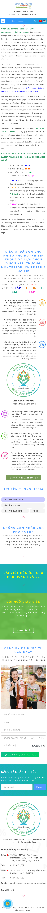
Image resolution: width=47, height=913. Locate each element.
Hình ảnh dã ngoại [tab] (13, 511)
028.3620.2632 (17, 865)
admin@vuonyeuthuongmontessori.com (28, 883)
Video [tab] (35, 511)
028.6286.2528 (17, 878)
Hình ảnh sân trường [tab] (14, 500)
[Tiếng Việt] (40, 21)
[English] (44, 21)
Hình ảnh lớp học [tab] (12, 505)
